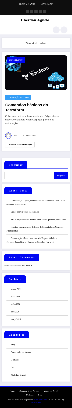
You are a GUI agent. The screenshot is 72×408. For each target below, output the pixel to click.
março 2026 (16, 319)
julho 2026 (15, 296)
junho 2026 (15, 304)
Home (12, 391)
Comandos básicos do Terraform (26, 107)
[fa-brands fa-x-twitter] (31, 11)
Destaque (15, 360)
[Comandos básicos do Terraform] (36, 72)
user (15, 136)
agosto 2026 (16, 289)
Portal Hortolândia (41, 400)
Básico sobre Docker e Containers (25, 212)
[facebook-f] (27, 11)
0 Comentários (29, 136)
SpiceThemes (36, 403)
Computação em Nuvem (18, 98)
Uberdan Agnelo (35, 20)
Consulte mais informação (20, 145)
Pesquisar (16, 164)
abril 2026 (15, 312)
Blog (13, 344)
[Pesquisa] (56, 30)
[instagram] (40, 11)
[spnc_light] (63, 29)
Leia (12, 367)
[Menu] (6, 30)
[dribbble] (36, 11)
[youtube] (44, 11)
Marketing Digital (18, 375)
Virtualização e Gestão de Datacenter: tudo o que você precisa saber (38, 219)
